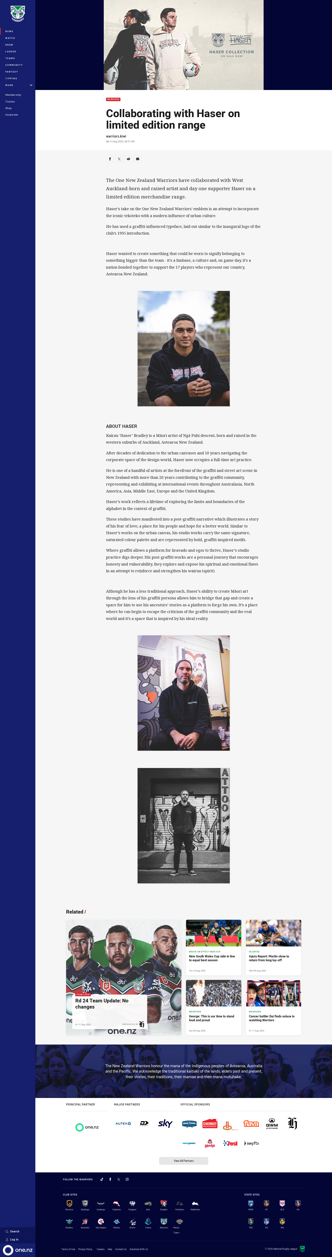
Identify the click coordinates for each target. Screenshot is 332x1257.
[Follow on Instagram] (127, 1179)
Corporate (11, 114)
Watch (10, 38)
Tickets (10, 101)
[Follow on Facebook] (110, 1179)
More (9, 85)
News (9, 31)
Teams (10, 58)
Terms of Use (68, 1249)
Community (14, 64)
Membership (13, 95)
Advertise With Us (139, 1249)
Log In (14, 1239)
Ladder (10, 51)
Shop (8, 108)
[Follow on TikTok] (101, 1179)
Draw (9, 44)
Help (110, 1249)
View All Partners (184, 1161)
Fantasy (11, 71)
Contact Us (121, 1249)
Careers (101, 1249)
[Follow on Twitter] (118, 1179)
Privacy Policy (85, 1249)
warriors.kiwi (116, 136)
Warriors (113, 99)
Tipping (11, 78)
